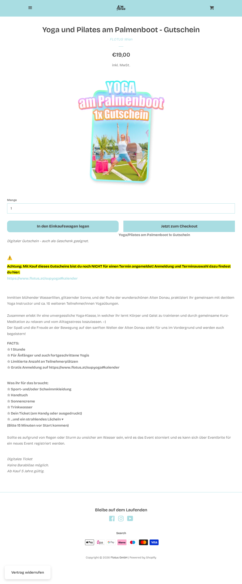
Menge (12, 200)
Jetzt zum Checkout (179, 226)
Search (121, 533)
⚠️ (9, 257)
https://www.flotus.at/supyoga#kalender (42, 278)
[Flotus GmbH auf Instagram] (121, 519)
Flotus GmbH (119, 557)
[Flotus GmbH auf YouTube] (130, 519)
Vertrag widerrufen (27, 572)
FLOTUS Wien (121, 39)
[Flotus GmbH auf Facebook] (112, 519)
